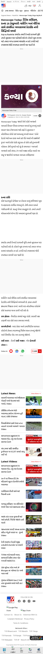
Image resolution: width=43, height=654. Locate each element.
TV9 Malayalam (6, 639)
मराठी (29, 1)
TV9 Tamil (36, 635)
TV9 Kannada (6, 635)
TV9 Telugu (33, 631)
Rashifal (15, 15)
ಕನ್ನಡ (16, 1)
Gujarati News (6, 15)
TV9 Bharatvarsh (10, 631)
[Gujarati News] (3, 6)
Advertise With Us (30, 614)
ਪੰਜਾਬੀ (38, 1)
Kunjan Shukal (26, 115)
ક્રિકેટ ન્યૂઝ (18, 10)
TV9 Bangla (17, 635)
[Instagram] (29, 601)
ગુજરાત (26, 10)
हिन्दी (3, 1)
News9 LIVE (25, 639)
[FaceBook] (19, 601)
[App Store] (28, 611)
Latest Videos (9, 461)
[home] (2, 11)
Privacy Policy (29, 619)
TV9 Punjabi (27, 635)
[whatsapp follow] (23, 351)
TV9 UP (16, 639)
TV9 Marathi (23, 631)
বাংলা (33, 1)
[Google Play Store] (13, 609)
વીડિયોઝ (33, 10)
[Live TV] (33, 5)
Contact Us (8, 614)
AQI (29, 5)
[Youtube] (11, 351)
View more (35, 393)
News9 (9, 1)
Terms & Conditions (20, 623)
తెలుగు (23, 1)
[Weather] (26, 5)
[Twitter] (24, 601)
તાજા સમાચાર (9, 10)
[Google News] (17, 351)
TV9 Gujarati (11, 115)
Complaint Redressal (14, 619)
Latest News (8, 393)
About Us (18, 614)
